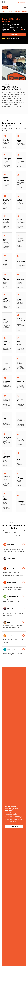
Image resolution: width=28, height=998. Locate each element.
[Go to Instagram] (4, 2)
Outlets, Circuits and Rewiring (6, 343)
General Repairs (5, 259)
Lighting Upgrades (19, 300)
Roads (4, 418)
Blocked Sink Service (20, 159)
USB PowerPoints (20, 478)
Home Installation (6, 278)
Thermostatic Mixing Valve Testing (6, 478)
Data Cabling (20, 180)
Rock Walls (20, 419)
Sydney (3, 11)
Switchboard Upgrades (6, 456)
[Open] (25, 7)
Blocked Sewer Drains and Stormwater (7, 160)
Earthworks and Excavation (7, 200)
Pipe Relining (20, 381)
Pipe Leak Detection (19, 362)
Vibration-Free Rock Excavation (7, 498)
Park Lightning (6, 363)
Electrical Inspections (20, 200)
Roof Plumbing (7, 437)
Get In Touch (13, 34)
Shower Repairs (21, 439)
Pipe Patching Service (6, 381)
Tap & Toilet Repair (20, 458)
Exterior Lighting (5, 240)
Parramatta (24, 11)
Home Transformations (21, 279)
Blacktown (17, 11)
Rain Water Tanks (20, 399)
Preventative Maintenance (6, 399)
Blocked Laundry (19, 141)
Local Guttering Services (5, 321)
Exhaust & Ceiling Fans (20, 220)
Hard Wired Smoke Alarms (21, 260)
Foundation (20, 239)
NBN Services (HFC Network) (21, 319)
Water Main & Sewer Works (20, 502)
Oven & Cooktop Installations (20, 343)
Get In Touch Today (14, 826)
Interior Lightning (5, 299)
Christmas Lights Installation (6, 179)
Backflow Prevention (6, 140)
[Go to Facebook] (2, 2)
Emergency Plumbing (6, 220)
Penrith (10, 11)
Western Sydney (19, 29)
